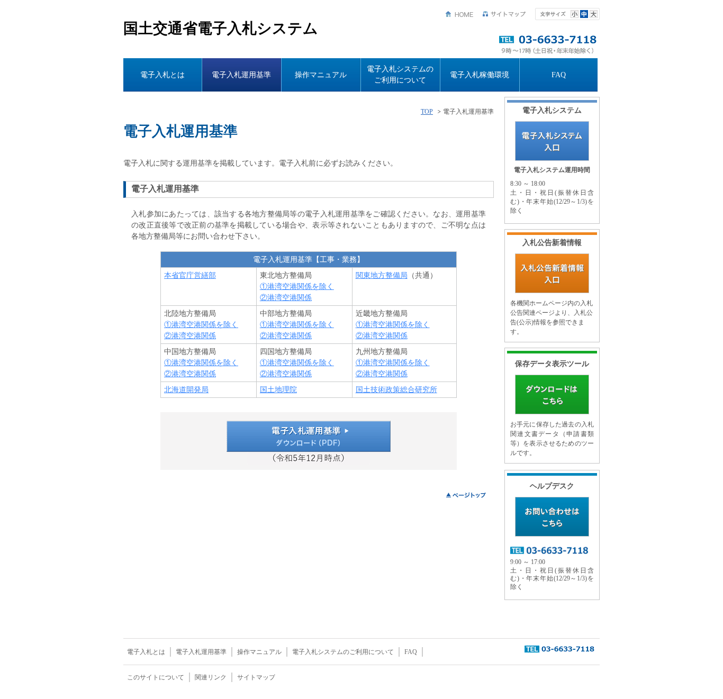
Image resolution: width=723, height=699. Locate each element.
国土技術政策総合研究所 (396, 390)
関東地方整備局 (382, 275)
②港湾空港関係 (286, 298)
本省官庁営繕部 (190, 275)
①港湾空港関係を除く (297, 287)
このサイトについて (155, 677)
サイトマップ (504, 14)
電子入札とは (162, 75)
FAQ (559, 75)
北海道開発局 (186, 390)
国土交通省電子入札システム (220, 28)
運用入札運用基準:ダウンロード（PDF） (309, 436)
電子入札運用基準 (241, 75)
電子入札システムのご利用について (400, 74)
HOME (459, 14)
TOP (427, 111)
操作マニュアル (321, 75)
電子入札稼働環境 (479, 75)
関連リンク (211, 677)
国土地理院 (278, 390)
